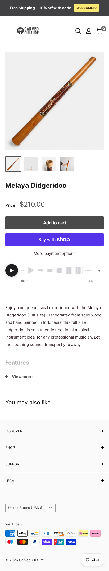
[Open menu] (8, 31)
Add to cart (54, 222)
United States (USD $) (26, 508)
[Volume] (100, 270)
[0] (99, 31)
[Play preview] (11, 270)
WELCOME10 (86, 8)
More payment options (55, 253)
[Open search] (78, 31)
